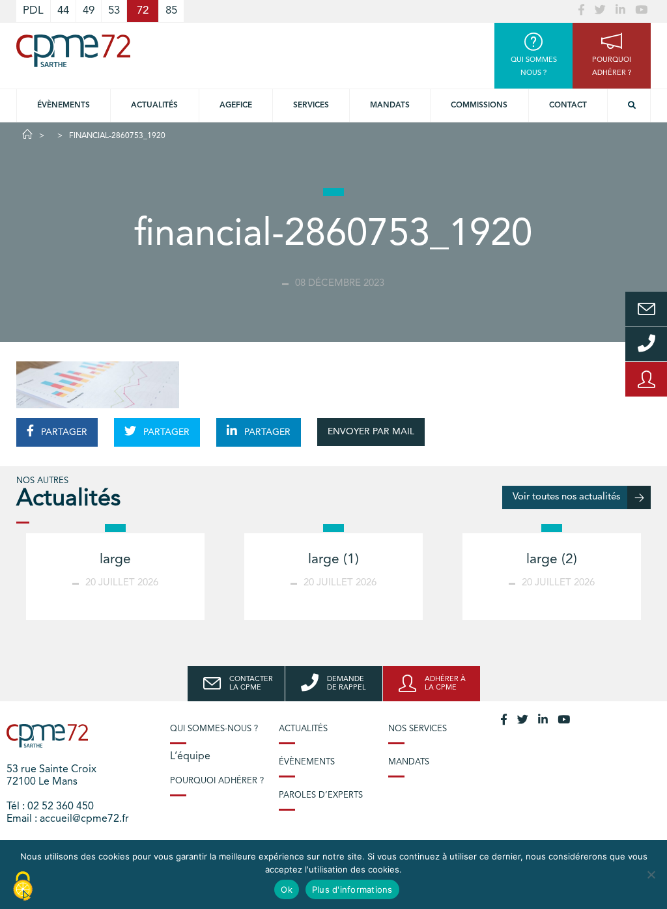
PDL (33, 10)
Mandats (390, 105)
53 (114, 10)
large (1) (333, 559)
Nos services (417, 729)
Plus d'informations (352, 889)
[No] (650, 874)
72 (143, 10)
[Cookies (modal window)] (23, 887)
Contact (568, 105)
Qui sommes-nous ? (214, 729)
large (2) (551, 559)
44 (63, 10)
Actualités (154, 105)
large (115, 559)
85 (171, 10)
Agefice (236, 105)
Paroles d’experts (321, 795)
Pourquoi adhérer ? (217, 781)
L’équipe (190, 756)
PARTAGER (62, 432)
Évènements (63, 105)
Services (311, 105)
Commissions (479, 105)
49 (88, 10)
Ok (286, 889)
